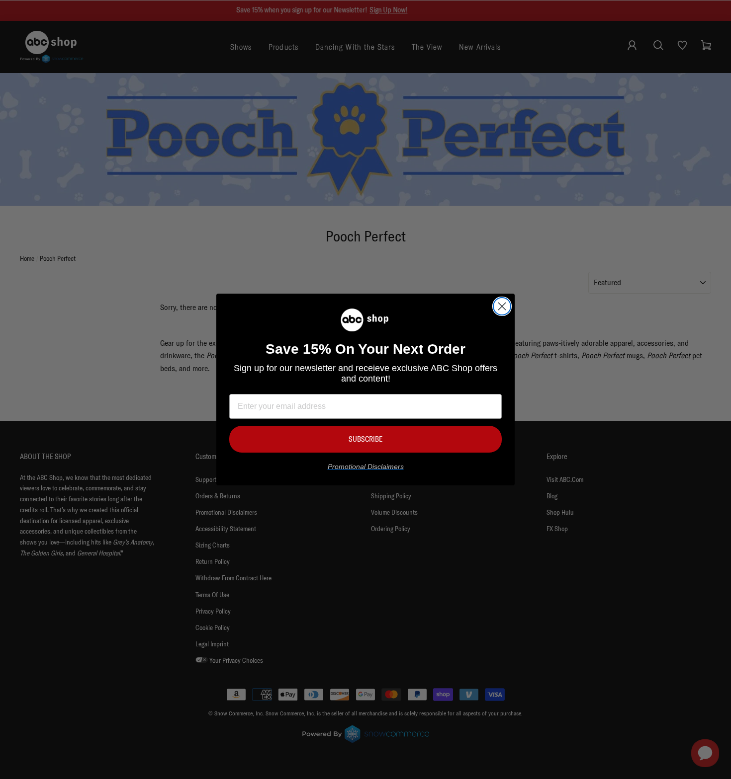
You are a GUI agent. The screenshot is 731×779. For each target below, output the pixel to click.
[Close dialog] (502, 306)
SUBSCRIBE (365, 439)
